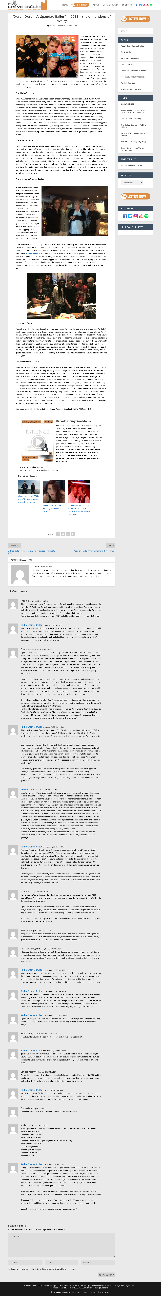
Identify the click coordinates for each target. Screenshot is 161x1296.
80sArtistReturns (65, 25)
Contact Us (127, 5)
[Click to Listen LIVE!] (135, 21)
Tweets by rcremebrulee (131, 166)
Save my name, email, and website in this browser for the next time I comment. (43, 1269)
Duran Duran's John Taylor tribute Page (132, 149)
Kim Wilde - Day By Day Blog (133, 142)
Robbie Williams (33, 253)
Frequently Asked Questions (133, 77)
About (96, 5)
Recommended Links (130, 58)
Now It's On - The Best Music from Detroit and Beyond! (133, 111)
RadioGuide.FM (127, 104)
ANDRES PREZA (29, 789)
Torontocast (96, 1285)
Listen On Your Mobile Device (133, 70)
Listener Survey (110, 5)
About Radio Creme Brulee (132, 46)
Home (65, 5)
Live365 (68, 1288)
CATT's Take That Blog (131, 118)
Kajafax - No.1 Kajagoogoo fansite (133, 134)
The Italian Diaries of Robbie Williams (133, 126)
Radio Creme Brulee (42, 566)
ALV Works (106, 1292)
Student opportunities (131, 89)
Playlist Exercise (128, 83)
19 (75, 25)
